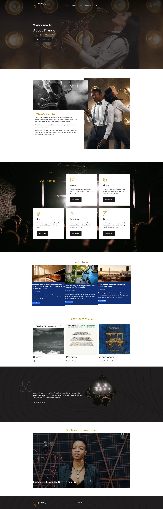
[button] (81, 460)
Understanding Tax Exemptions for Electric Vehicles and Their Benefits (80, 287)
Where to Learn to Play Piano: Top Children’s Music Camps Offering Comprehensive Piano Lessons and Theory (48, 286)
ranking (88, 5)
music (74, 5)
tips (95, 5)
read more (36, 302)
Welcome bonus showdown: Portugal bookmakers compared (111, 285)
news (67, 5)
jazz (80, 5)
